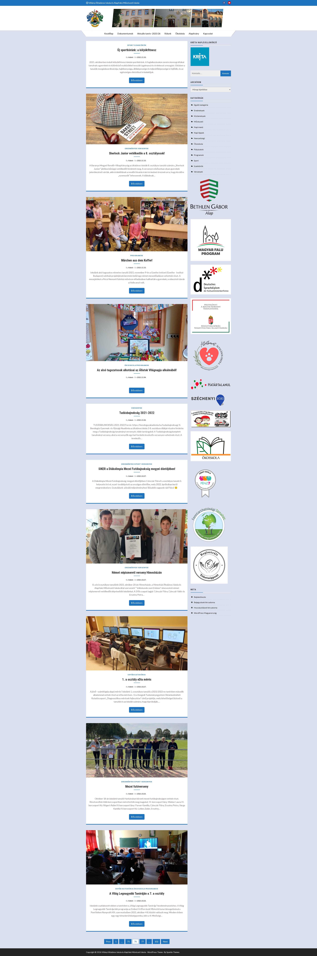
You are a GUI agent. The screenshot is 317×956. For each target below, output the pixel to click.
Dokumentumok (125, 33)
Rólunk (167, 33)
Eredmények (131, 148)
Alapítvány (194, 33)
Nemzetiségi (199, 138)
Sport (130, 45)
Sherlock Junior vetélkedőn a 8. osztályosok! (137, 153)
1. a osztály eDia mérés (136, 679)
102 (156, 941)
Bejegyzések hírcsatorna (204, 602)
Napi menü (198, 127)
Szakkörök (140, 45)
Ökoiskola (180, 33)
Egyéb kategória (137, 675)
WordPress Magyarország (205, 613)
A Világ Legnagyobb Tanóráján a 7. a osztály (136, 893)
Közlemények (200, 116)
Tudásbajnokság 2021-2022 (136, 413)
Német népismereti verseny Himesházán (137, 572)
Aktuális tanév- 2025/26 (148, 33)
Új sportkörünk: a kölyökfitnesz (136, 50)
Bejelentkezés (200, 597)
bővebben (137, 80)
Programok (136, 255)
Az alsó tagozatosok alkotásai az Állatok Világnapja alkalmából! (137, 370)
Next (165, 941)
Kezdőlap (108, 33)
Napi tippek (199, 133)
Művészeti (198, 121)
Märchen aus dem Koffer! (136, 260)
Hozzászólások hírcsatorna (205, 607)
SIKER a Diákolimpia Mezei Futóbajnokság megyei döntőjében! (136, 469)
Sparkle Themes (173, 952)
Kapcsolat (208, 33)
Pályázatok (199, 149)
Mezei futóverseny (136, 786)
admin (130, 57)
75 (128, 941)
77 (142, 941)
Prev (108, 941)
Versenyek (143, 148)
